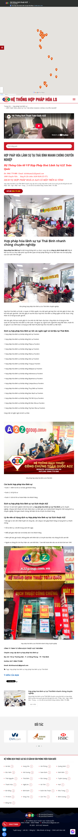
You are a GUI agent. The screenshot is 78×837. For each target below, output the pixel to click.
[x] (2, 48)
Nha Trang (63, 791)
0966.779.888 (25, 823)
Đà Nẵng (9, 791)
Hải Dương (28, 772)
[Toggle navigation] (74, 99)
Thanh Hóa (10, 784)
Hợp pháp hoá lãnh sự (20, 106)
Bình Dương (63, 797)
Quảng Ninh (63, 766)
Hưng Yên (27, 766)
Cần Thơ (44, 797)
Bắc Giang (45, 778)
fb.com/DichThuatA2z (46, 814)
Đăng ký (32, 830)
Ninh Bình (62, 772)
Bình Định (27, 791)
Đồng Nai (9, 803)
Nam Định (45, 772)
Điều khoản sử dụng (43, 830)
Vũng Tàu (27, 797)
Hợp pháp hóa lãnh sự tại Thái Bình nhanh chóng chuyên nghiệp (31, 108)
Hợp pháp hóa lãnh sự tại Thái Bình (36, 669)
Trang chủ (7, 106)
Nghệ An (27, 784)
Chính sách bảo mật (58, 830)
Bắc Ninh (9, 772)
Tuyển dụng (17, 830)
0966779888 (35, 823)
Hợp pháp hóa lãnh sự (17, 669)
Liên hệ (25, 830)
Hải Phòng (45, 766)
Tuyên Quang (63, 778)
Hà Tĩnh (44, 784)
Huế (60, 784)
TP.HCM (9, 797)
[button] (36, 746)
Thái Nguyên (10, 778)
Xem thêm (33, 704)
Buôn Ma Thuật (46, 791)
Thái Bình (27, 778)
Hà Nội (8, 766)
